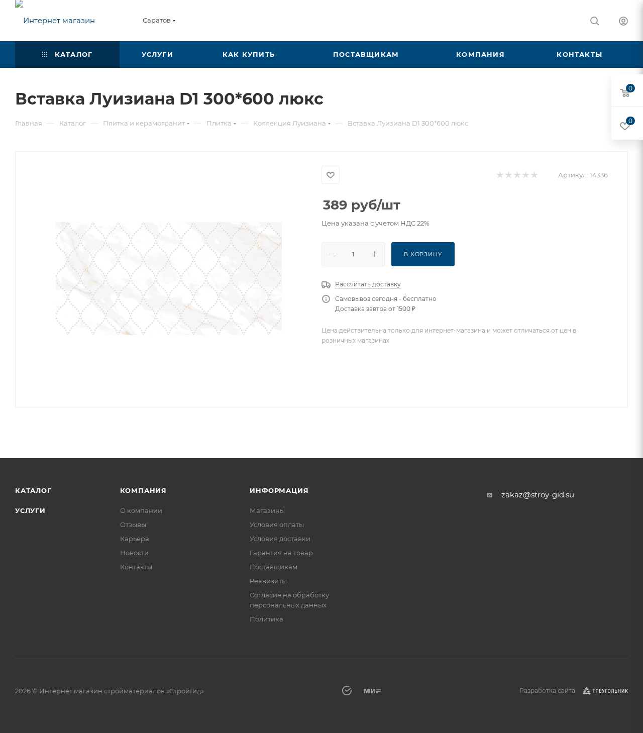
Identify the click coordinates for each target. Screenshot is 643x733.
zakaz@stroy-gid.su (537, 494)
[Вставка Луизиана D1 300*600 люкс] (169, 278)
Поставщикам (273, 567)
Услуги (30, 510)
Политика (266, 619)
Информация (279, 490)
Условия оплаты (277, 524)
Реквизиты (268, 581)
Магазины (267, 510)
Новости (134, 553)
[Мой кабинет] (623, 22)
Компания (143, 490)
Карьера (134, 539)
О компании (141, 510)
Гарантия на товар (281, 553)
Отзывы (133, 524)
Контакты (136, 567)
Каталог (33, 490)
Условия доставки (280, 539)
